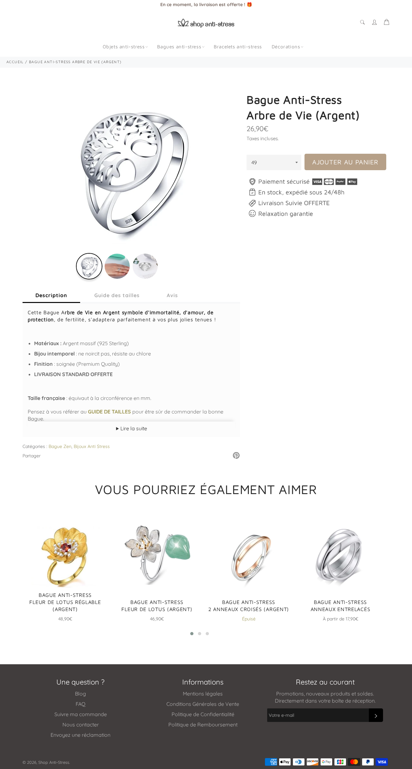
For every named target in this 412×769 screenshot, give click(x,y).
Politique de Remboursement (203, 724)
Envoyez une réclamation (80, 735)
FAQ (80, 704)
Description (51, 295)
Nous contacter (80, 724)
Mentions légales (203, 693)
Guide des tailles (117, 295)
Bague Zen (60, 446)
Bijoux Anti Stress (92, 446)
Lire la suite (133, 428)
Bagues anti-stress (179, 46)
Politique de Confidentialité (203, 714)
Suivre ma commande (80, 714)
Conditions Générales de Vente (202, 704)
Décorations (286, 46)
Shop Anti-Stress (53, 762)
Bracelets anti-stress (238, 46)
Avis (172, 295)
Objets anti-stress (124, 46)
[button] (192, 633)
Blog (80, 693)
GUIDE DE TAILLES (109, 411)
